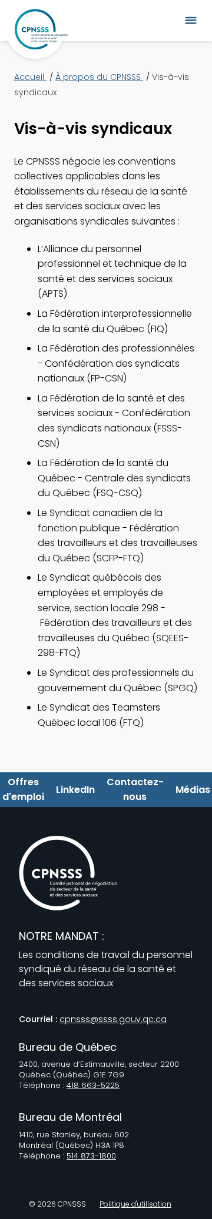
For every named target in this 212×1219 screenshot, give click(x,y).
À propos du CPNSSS (99, 77)
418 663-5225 (93, 1085)
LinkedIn (75, 789)
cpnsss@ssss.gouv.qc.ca (113, 1019)
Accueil (30, 77)
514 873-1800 (91, 1155)
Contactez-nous (135, 789)
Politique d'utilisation (135, 1204)
